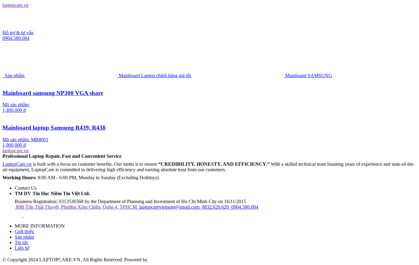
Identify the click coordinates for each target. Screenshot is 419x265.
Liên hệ (22, 248)
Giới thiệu (24, 231)
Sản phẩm (24, 237)
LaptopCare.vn (17, 164)
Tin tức (22, 242)
